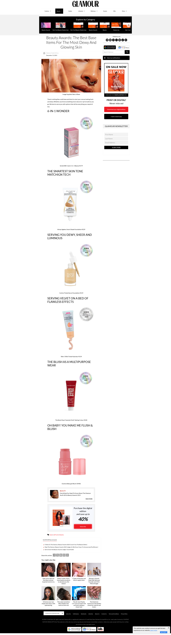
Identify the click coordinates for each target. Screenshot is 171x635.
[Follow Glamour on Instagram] (113, 40)
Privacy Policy (124, 614)
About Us (97, 614)
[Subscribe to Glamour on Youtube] (119, 40)
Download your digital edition (116, 109)
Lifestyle (80, 11)
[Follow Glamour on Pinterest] (126, 40)
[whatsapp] (64, 555)
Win (114, 11)
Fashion (47, 11)
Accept (163, 632)
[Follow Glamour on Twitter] (116, 40)
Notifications (76, 614)
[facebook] (54, 555)
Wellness (93, 11)
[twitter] (57, 555)
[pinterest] (60, 555)
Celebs (70, 11)
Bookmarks (83, 614)
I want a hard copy (116, 116)
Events (105, 11)
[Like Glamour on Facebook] (110, 40)
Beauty (58, 11)
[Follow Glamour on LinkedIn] (107, 40)
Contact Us (104, 614)
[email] (67, 555)
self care (55, 535)
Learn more (153, 630)
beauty (61, 535)
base (51, 535)
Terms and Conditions (114, 614)
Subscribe (83, 526)
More (123, 11)
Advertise (90, 614)
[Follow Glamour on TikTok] (122, 40)
